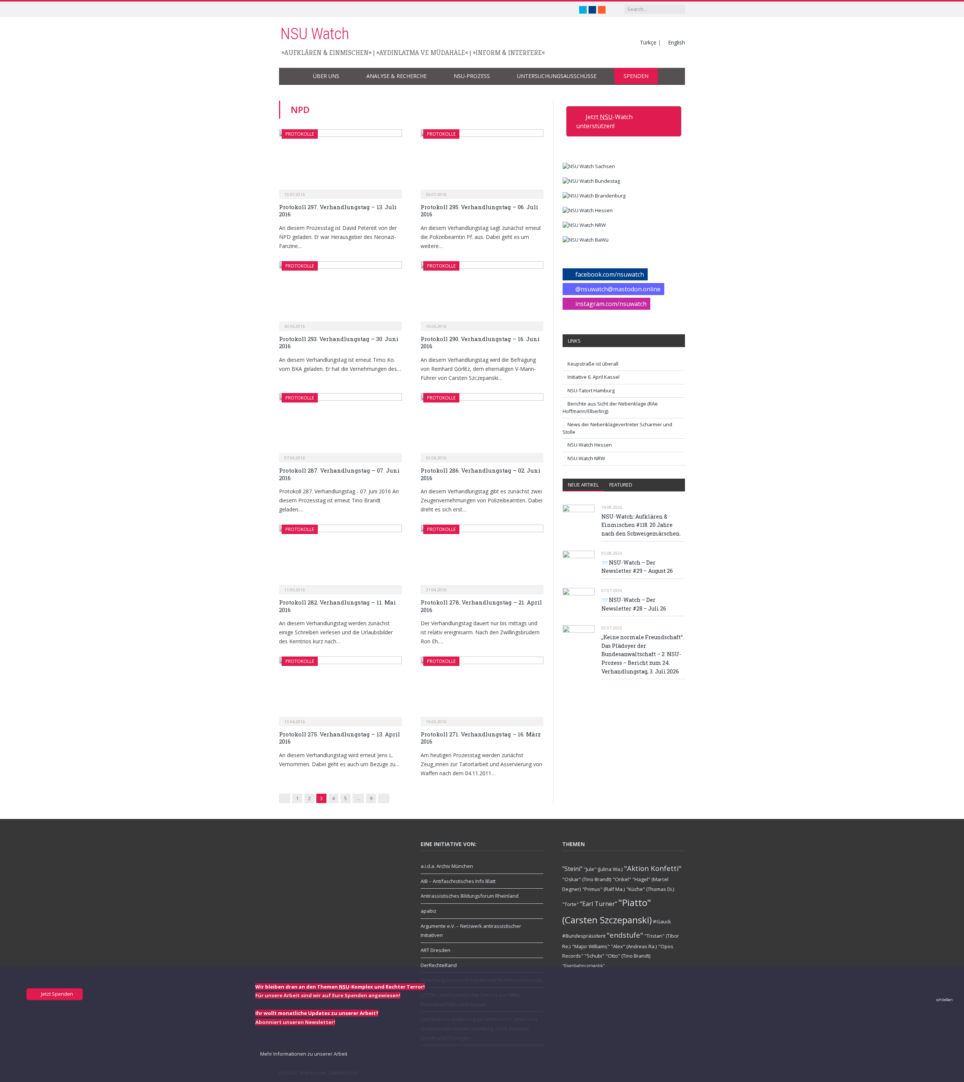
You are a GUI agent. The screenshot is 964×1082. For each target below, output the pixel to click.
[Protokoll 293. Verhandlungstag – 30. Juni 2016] (340, 293)
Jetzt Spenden (56, 993)
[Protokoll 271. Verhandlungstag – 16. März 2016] (482, 689)
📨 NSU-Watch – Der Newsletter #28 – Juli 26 (633, 604)
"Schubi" (594, 955)
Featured (620, 484)
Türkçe (648, 42)
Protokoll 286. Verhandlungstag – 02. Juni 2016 (480, 474)
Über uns (326, 76)
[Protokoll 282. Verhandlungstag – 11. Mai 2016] (340, 557)
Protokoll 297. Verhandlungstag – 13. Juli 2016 (338, 210)
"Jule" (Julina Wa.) (603, 869)
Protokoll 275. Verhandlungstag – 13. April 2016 (339, 737)
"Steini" (572, 869)
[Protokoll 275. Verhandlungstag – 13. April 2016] (340, 689)
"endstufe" (625, 935)
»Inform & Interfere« (509, 52)
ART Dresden (435, 950)
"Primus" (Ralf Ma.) (603, 889)
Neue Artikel (583, 484)
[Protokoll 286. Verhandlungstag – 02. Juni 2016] (482, 425)
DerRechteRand (439, 965)
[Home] (291, 76)
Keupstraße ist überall (592, 363)
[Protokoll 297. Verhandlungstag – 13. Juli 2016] (340, 161)
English (676, 42)
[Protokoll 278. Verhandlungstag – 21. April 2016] (482, 557)
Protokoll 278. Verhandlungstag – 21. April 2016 (481, 606)
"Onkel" (622, 879)
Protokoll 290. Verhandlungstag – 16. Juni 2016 (480, 342)
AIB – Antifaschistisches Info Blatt (458, 881)
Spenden (636, 76)
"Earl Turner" (598, 904)
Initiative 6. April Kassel (593, 376)
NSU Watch (314, 33)
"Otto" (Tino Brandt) (628, 955)
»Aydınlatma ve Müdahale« (422, 52)
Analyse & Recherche (396, 76)
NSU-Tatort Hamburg (591, 390)
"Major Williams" (591, 946)
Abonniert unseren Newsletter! (295, 1022)
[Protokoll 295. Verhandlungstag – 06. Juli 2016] (482, 161)
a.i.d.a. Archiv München (447, 866)
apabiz (428, 911)
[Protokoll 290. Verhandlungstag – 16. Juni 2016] (482, 293)
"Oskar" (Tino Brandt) (587, 879)
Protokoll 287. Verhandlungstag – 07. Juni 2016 (339, 474)
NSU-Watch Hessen (589, 444)
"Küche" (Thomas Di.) (650, 889)
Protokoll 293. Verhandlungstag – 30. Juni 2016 (338, 342)
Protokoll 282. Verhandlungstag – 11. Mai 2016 (337, 606)
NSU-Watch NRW (586, 458)
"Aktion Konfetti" (653, 868)
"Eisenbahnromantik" (583, 965)
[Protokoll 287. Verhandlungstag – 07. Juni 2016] (340, 425)
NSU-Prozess (472, 76)
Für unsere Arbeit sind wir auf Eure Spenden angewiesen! (327, 995)
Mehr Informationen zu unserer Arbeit (303, 1053)
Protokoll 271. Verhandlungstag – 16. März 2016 (481, 737)
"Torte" (570, 904)
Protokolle (299, 134)
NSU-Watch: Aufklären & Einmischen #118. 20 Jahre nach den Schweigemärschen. (641, 525)
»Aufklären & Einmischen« (326, 52)
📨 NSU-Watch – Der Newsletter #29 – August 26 (637, 567)
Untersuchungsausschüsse (556, 76)
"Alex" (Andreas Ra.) (634, 946)
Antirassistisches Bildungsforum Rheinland (470, 895)
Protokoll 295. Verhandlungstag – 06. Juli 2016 (479, 210)
